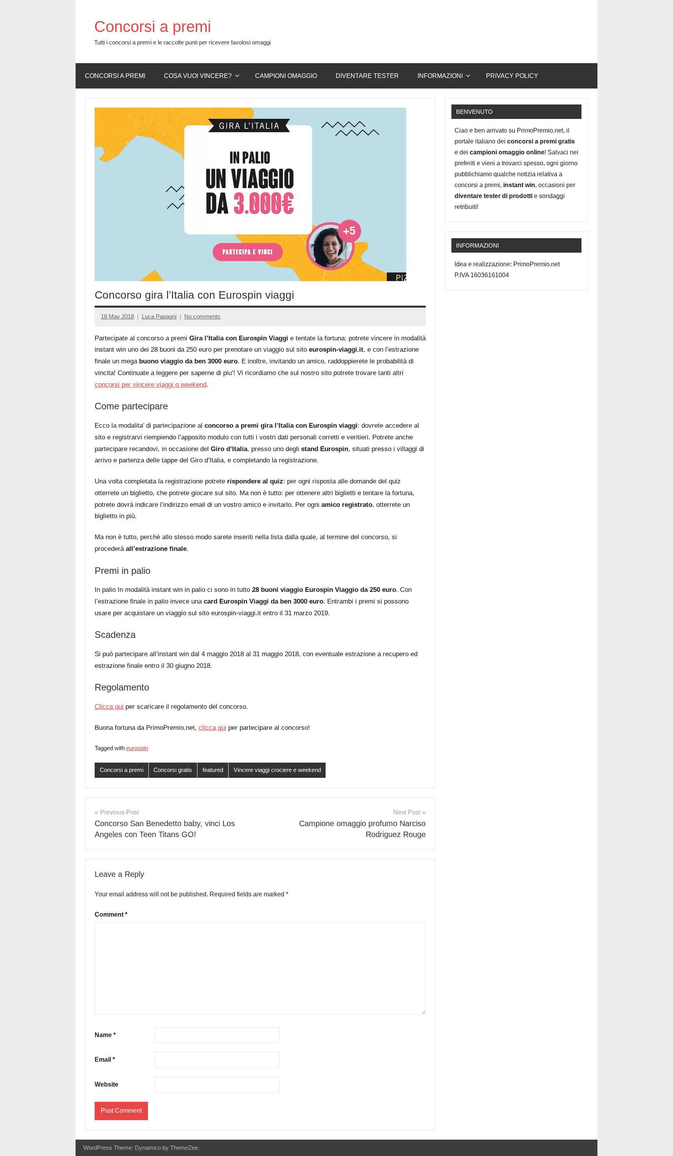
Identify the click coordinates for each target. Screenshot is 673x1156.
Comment (111, 914)
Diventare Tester (367, 76)
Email (105, 1059)
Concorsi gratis (172, 770)
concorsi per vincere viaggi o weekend (150, 384)
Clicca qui (109, 706)
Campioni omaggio (286, 76)
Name (105, 1035)
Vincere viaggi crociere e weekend (277, 770)
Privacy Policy (512, 76)
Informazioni (440, 76)
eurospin (137, 748)
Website (106, 1084)
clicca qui (212, 727)
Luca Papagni (159, 316)
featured (213, 770)
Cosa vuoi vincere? (198, 76)
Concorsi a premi (152, 26)
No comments (202, 316)
